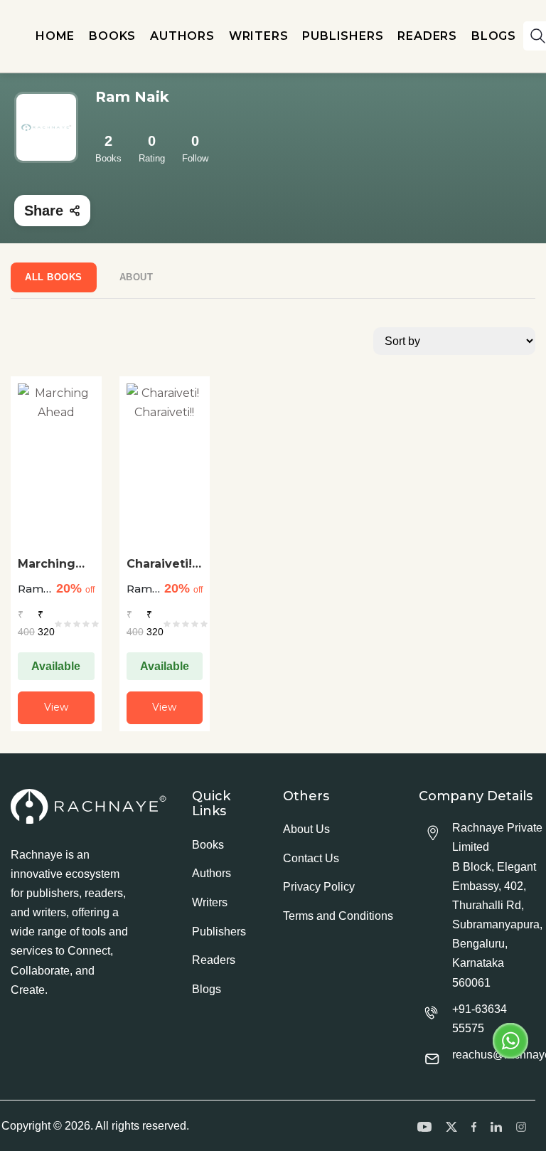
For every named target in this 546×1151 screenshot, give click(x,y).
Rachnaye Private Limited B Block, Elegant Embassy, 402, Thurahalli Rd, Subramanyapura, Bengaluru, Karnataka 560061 (497, 905)
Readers (213, 960)
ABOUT (136, 277)
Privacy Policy (319, 887)
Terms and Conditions (338, 916)
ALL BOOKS (53, 277)
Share (43, 210)
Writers (210, 902)
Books (208, 845)
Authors (211, 873)
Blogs (206, 989)
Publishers (219, 931)
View (56, 707)
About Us (306, 829)
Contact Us (311, 858)
